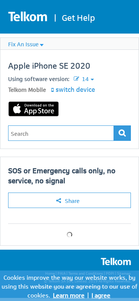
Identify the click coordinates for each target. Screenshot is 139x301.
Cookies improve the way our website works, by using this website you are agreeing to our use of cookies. (69, 285)
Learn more (69, 294)
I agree (101, 294)
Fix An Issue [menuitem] (23, 43)
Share (72, 200)
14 (84, 78)
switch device (75, 88)
